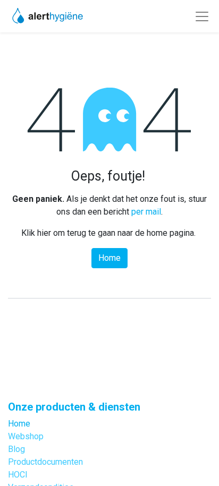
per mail (146, 212)
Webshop (26, 436)
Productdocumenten (45, 462)
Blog (16, 449)
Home (109, 258)
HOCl (17, 475)
